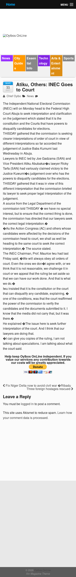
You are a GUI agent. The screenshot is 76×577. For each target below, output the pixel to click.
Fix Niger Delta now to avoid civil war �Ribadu (38, 385)
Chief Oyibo (13, 96)
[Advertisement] (32, 451)
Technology (43, 60)
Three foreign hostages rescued (49, 388)
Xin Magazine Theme (38, 573)
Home (10, 4)
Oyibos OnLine (42, 570)
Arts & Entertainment (56, 65)
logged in (27, 404)
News (6, 58)
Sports (69, 58)
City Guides (18, 63)
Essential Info (31, 63)
